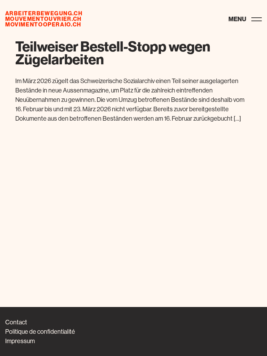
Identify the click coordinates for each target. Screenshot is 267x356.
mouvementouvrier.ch (43, 19)
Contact (16, 322)
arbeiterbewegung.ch (43, 13)
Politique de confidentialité (40, 331)
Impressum (20, 341)
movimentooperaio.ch (43, 24)
